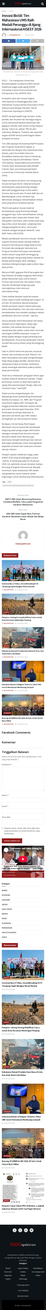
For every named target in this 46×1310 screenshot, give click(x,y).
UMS (9, 482)
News (4, 918)
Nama (5, 795)
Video (4, 937)
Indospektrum (14, 35)
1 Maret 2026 (29, 35)
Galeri (5, 904)
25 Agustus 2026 (22, 590)
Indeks (11, 11)
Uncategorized (9, 932)
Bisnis (4, 890)
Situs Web (6, 817)
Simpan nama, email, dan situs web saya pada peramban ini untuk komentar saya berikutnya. (22, 831)
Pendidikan (7, 928)
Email (5, 806)
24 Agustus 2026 (9, 1212)
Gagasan (7, 679)
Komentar (7, 764)
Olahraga (6, 923)
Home (4, 11)
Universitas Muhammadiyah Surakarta (18, 485)
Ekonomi (7, 713)
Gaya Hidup (7, 909)
